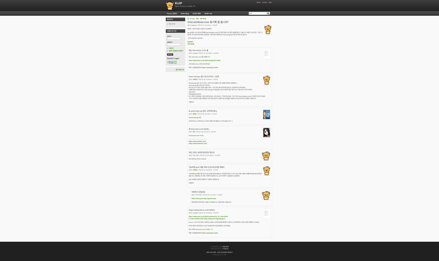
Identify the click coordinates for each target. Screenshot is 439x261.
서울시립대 (225, 247)
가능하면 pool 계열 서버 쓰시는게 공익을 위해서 (206, 167)
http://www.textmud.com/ (198, 143)
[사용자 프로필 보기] (267, 33)
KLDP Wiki (197, 13)
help (270, 2)
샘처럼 (194, 114)
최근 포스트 (172, 24)
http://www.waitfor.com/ (197, 141)
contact (264, 2)
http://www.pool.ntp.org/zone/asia (204, 198)
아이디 (169, 36)
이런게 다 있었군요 (198, 192)
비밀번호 (170, 42)
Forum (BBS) (172, 13)
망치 (194, 132)
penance (194, 25)
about (259, 2)
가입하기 (171, 48)
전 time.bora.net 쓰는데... (199, 129)
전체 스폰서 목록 (211, 252)
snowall (195, 53)
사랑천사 (195, 79)
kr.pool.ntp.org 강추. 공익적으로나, (203, 111)
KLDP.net (208, 13)
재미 (197, 19)
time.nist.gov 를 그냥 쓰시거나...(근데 (204, 76)
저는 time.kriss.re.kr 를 (198, 50)
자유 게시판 (203, 19)
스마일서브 (225, 249)
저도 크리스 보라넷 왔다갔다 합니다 (202, 152)
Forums (192, 19)
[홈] (170, 5)
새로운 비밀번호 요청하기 (176, 51)
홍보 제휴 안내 (180, 70)
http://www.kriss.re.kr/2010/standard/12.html (205, 60)
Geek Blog (185, 13)
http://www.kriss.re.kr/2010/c (202, 210)
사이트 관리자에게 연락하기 (225, 252)
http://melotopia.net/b (210, 67)
